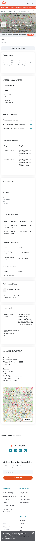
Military (5, 502)
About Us (22, 520)
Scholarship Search (25, 499)
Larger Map (27, 419)
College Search (23, 493)
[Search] (28, 2)
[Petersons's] (4, 3)
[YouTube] (20, 450)
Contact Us (22, 524)
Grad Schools (10, 8)
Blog (20, 530)
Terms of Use (7, 529)
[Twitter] (10, 450)
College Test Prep (8, 493)
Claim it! (30, 35)
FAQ (20, 527)
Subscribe (18, 478)
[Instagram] (25, 450)
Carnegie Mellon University (24, 8)
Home (2, 8)
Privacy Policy (7, 527)
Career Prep (6, 499)
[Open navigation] (32, 2)
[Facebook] (15, 450)
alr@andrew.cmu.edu (14, 376)
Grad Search (23, 496)
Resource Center (24, 502)
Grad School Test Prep (9, 496)
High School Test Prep (9, 506)
